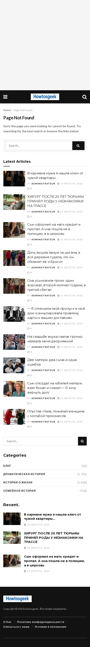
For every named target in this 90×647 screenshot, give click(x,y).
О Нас (7, 622)
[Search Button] (78, 145)
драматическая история (24, 474)
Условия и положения (50, 626)
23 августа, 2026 (71, 183)
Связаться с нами (16, 626)
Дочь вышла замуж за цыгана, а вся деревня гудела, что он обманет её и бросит (53, 257)
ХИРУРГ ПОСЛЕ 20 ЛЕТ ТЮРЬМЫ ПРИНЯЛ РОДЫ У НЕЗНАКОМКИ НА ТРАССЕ (55, 201)
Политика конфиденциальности (40, 622)
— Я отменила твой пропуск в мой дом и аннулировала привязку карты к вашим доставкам (56, 313)
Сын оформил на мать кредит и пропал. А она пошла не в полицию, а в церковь (53, 229)
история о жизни (18, 482)
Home (7, 110)
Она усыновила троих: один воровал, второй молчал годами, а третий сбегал (56, 285)
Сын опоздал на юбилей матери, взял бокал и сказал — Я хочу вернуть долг (54, 387)
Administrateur (43, 183)
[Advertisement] (45, 45)
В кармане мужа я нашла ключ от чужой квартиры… (52, 517)
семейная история (19, 490)
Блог (7, 465)
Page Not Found (23, 110)
